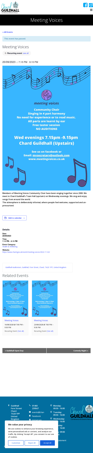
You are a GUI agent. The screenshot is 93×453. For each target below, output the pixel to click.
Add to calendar (15, 218)
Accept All (47, 443)
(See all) (21, 331)
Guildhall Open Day (14, 350)
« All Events (7, 32)
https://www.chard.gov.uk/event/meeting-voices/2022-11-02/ (26, 252)
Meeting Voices (12, 320)
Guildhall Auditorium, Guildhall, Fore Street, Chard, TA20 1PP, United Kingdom (35, 267)
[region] (31, 434)
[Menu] (91, 10)
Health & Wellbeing (9, 246)
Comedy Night (80, 350)
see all (26, 53)
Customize (16, 443)
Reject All (31, 443)
